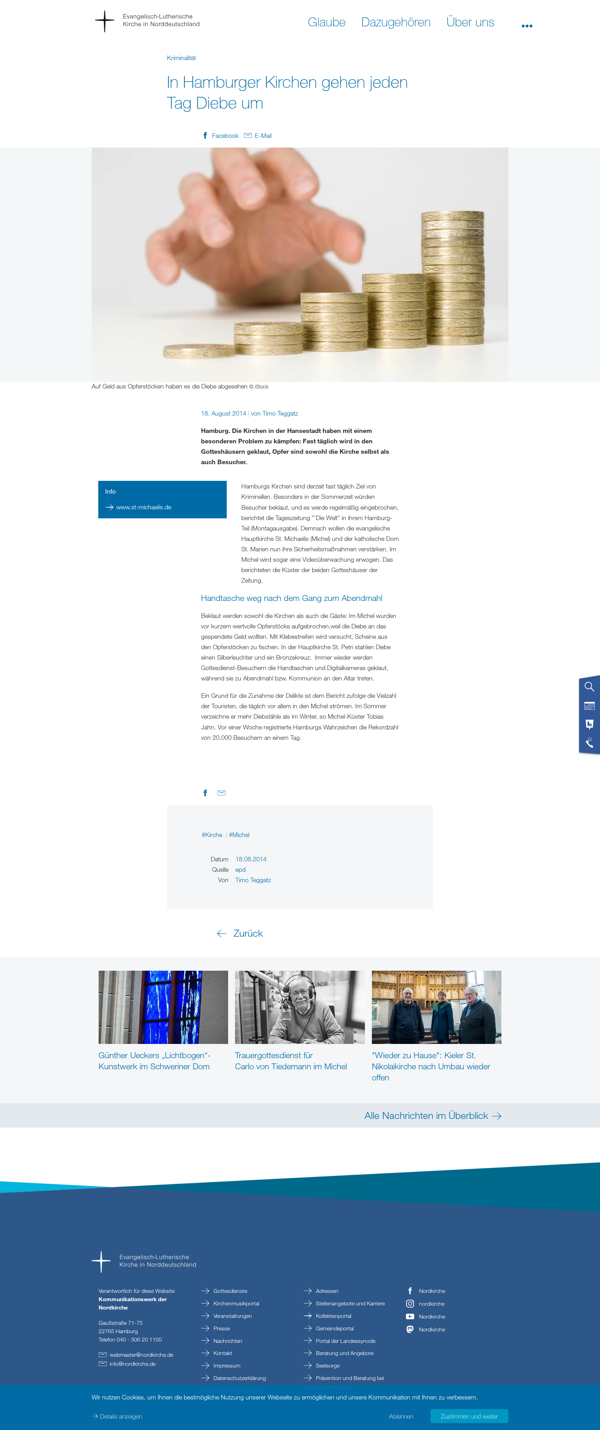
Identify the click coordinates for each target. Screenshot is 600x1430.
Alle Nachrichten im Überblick (426, 1115)
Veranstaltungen (232, 1316)
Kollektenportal (333, 1316)
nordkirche (431, 1304)
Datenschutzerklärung (239, 1378)
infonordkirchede (133, 1364)
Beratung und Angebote (344, 1353)
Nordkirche (432, 1291)
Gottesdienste (229, 1291)
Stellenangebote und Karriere (350, 1303)
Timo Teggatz (280, 413)
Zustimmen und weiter (469, 1416)
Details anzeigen (121, 1416)
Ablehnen (401, 1416)
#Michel (239, 834)
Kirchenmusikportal (235, 1303)
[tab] (589, 689)
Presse (221, 1328)
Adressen (327, 1291)
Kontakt (222, 1353)
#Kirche (213, 834)
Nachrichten (227, 1341)
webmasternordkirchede (141, 1355)
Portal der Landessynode (345, 1341)
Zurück (248, 933)
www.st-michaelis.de (143, 507)
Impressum (226, 1365)
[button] (527, 21)
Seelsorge (327, 1365)
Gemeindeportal (334, 1328)
